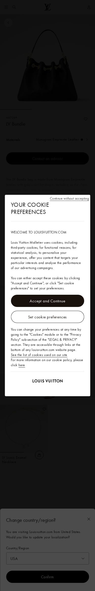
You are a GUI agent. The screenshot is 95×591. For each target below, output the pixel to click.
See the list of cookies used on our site (39, 354)
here (21, 365)
